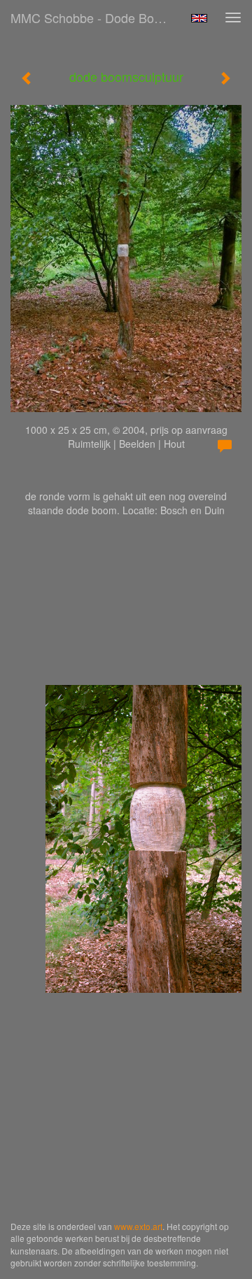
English (199, 18)
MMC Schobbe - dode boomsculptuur (96, 17)
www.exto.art (138, 1226)
